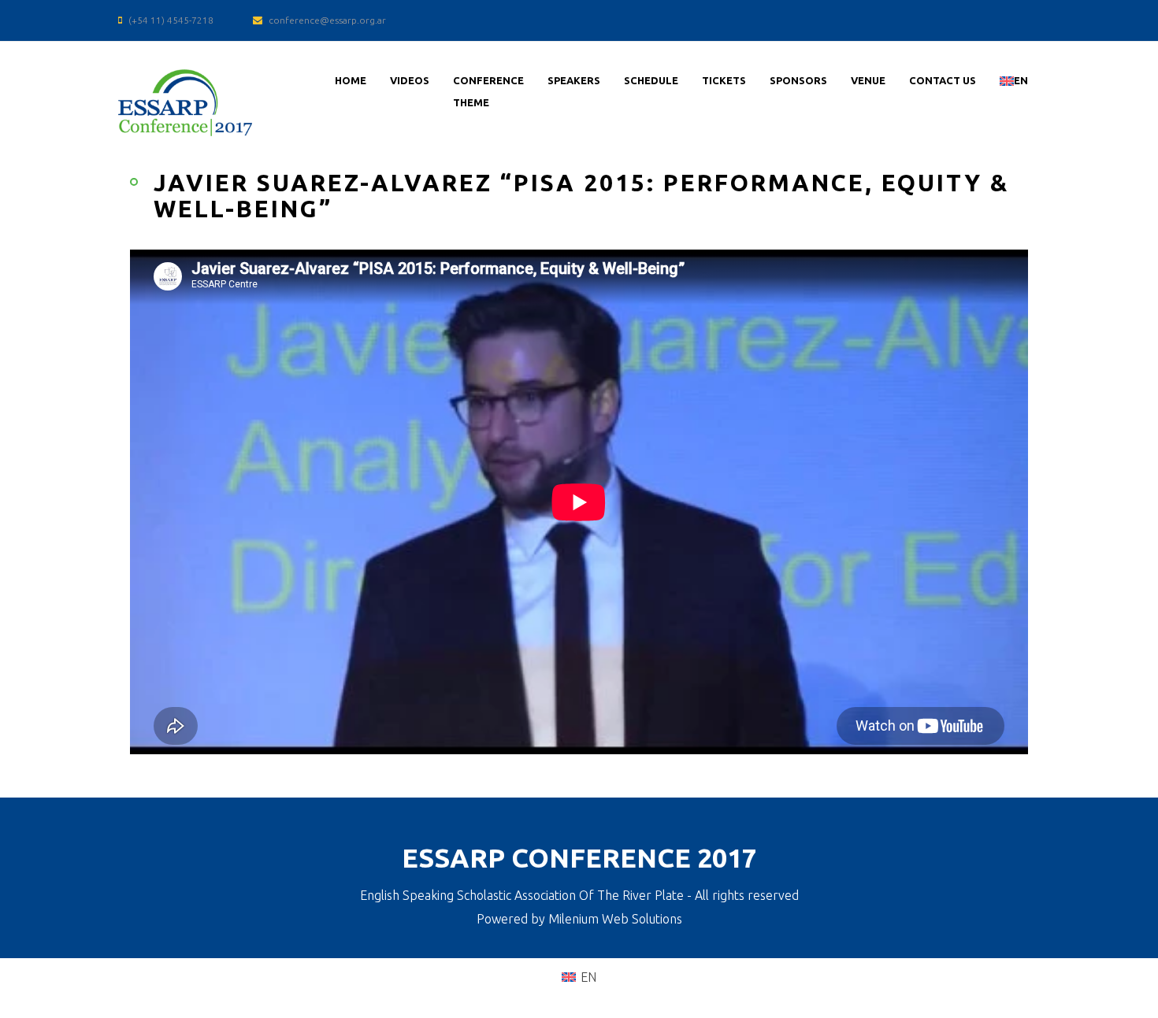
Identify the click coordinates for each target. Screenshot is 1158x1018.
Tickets (724, 80)
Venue (868, 80)
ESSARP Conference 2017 (579, 857)
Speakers (573, 80)
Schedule (651, 80)
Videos (409, 80)
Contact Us (942, 80)
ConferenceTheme (488, 91)
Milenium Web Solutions (615, 919)
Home (350, 80)
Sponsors (798, 80)
